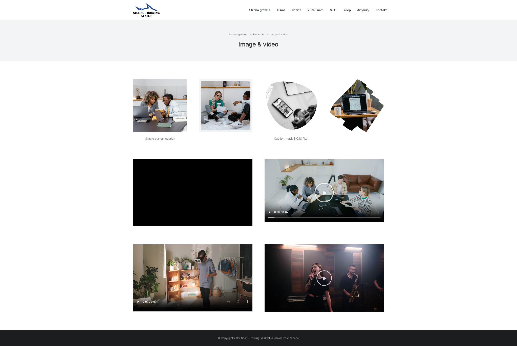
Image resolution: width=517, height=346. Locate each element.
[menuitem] (259, 10)
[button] (324, 192)
